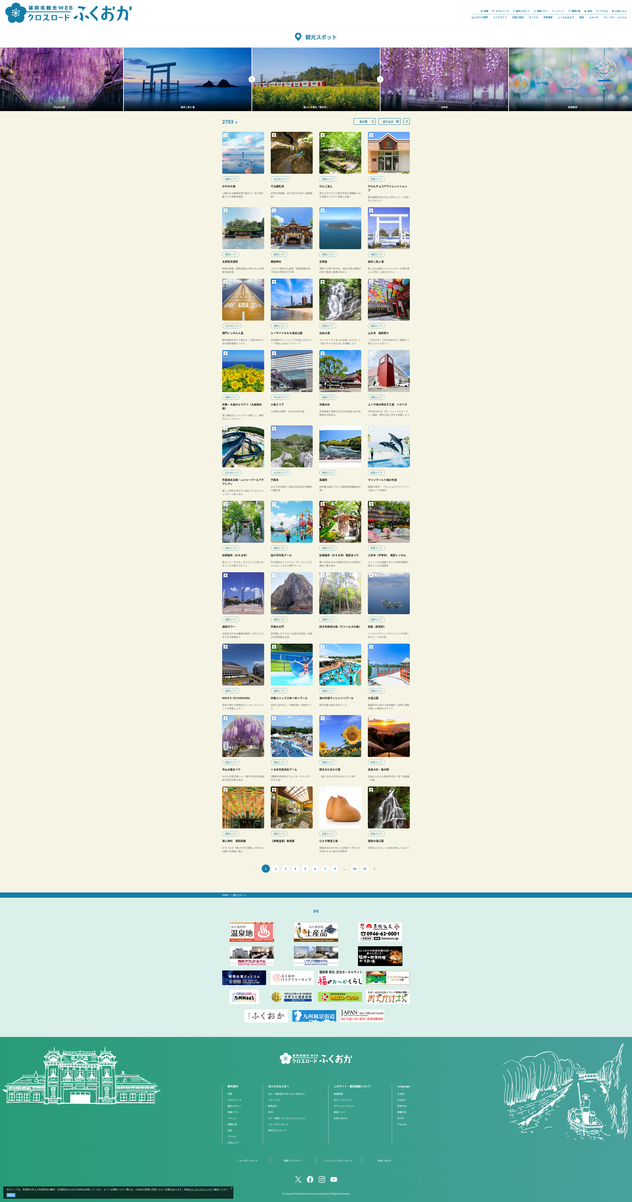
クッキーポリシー (200, 1190)
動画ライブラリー (293, 1160)
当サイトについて (343, 1099)
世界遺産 (548, 17)
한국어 (400, 1118)
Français (402, 1124)
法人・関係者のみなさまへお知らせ (286, 1093)
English (401, 1099)
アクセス (232, 1136)
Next (380, 79)
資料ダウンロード (277, 1130)
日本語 (400, 1093)
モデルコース (234, 1099)
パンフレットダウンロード (339, 1160)
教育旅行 (272, 1106)
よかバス (593, 17)
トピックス (274, 1099)
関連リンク (339, 1112)
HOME (225, 895)
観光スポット (240, 895)
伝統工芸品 (518, 17)
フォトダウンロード (278, 1124)
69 (354, 869)
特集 (230, 1093)
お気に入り (233, 1142)
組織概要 (338, 1093)
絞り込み (388, 121)
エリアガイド (500, 17)
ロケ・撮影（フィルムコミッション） (287, 1118)
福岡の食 (232, 1124)
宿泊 (230, 1130)
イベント (232, 1118)
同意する (11, 1195)
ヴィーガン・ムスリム (615, 17)
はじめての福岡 (480, 17)
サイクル (533, 17)
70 (364, 869)
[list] (406, 121)
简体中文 (402, 1106)
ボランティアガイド (344, 1106)
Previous (252, 79)
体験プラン (233, 1112)
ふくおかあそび (566, 17)
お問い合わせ (341, 1118)
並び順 (363, 121)
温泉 (581, 17)
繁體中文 (402, 1112)
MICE (270, 1112)
